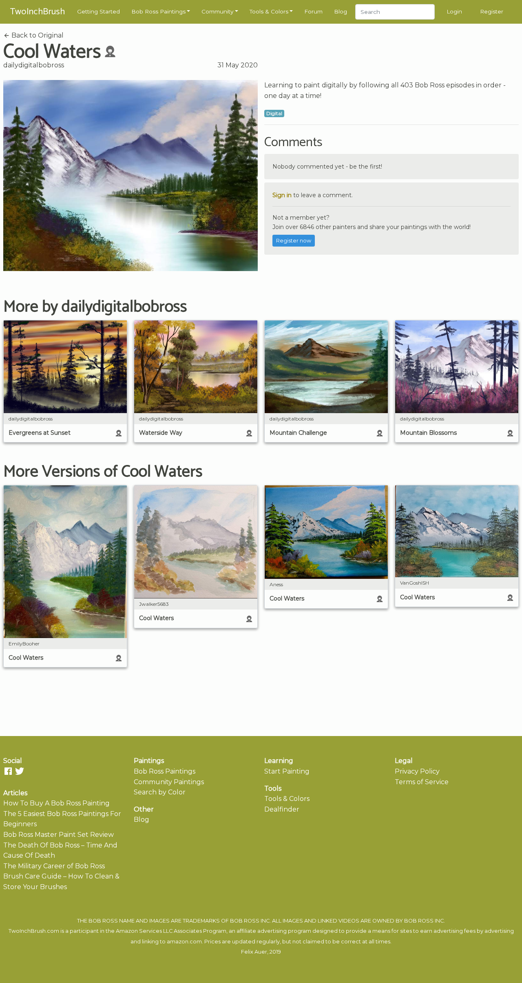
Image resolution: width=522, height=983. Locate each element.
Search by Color (160, 792)
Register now (293, 241)
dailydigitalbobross (33, 65)
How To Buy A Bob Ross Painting (56, 803)
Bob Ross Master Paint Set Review (58, 834)
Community (217, 11)
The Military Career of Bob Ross (54, 866)
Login (454, 11)
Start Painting (287, 771)
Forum (313, 11)
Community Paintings (169, 782)
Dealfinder (281, 809)
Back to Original (37, 35)
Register (491, 11)
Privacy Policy (417, 771)
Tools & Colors (269, 11)
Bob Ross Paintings (158, 11)
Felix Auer (254, 952)
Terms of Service (422, 782)
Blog (340, 11)
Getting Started (98, 11)
